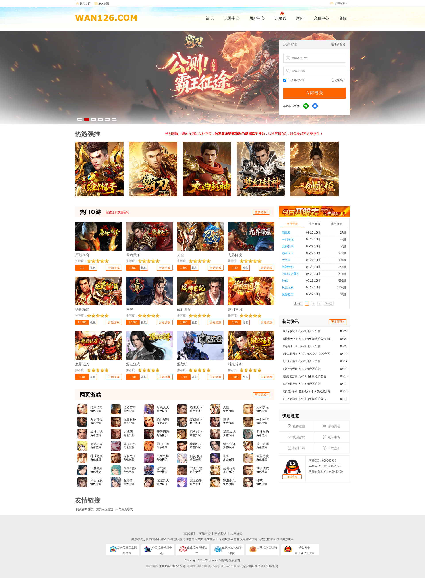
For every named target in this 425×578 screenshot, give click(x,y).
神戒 (285, 280)
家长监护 (220, 533)
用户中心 (257, 18)
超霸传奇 (229, 468)
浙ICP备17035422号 (172, 566)
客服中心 (205, 533)
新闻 (300, 18)
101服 (342, 260)
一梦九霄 (96, 468)
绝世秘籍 (163, 419)
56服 (343, 246)
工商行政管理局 (267, 547)
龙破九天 (163, 480)
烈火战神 (196, 431)
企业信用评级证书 (197, 549)
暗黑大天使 (163, 408)
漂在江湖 (229, 444)
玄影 (226, 456)
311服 (342, 273)
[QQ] (315, 106)
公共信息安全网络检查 (127, 549)
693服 (342, 280)
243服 (342, 267)
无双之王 (130, 456)
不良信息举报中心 (162, 549)
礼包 (93, 267)
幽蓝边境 (262, 456)
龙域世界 (130, 444)
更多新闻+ (337, 321)
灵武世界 (96, 444)
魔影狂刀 (288, 294)
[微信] (306, 106)
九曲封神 (130, 419)
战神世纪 (288, 267)
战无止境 (196, 468)
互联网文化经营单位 (232, 549)
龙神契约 (288, 246)
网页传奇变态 (84, 509)
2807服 (341, 287)
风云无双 (288, 287)
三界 (226, 419)
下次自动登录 (296, 80)
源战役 (286, 232)
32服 (343, 294)
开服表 (280, 18)
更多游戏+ (261, 212)
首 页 (209, 18)
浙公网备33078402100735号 (260, 566)
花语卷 (128, 480)
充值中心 (321, 18)
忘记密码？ (338, 80)
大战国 (286, 260)
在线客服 (292, 476)
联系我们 (189, 533)
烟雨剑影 (130, 468)
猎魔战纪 (229, 431)
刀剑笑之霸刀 (290, 273)
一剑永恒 (288, 239)
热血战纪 (229, 480)
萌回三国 (163, 444)
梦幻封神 (196, 419)
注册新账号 (338, 44)
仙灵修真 (196, 456)
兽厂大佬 (262, 444)
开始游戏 (114, 267)
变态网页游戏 (104, 509)
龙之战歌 (196, 480)
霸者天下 (288, 253)
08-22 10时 (313, 232)
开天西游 (163, 431)
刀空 (226, 407)
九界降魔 (96, 419)
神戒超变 (96, 456)
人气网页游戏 (124, 509)
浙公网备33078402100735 (304, 549)
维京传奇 (96, 407)
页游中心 (231, 18)
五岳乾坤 (163, 456)
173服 (342, 253)
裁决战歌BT (262, 468)
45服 (343, 239)
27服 (343, 232)
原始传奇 (130, 407)
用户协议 (236, 533)
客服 (343, 18)
